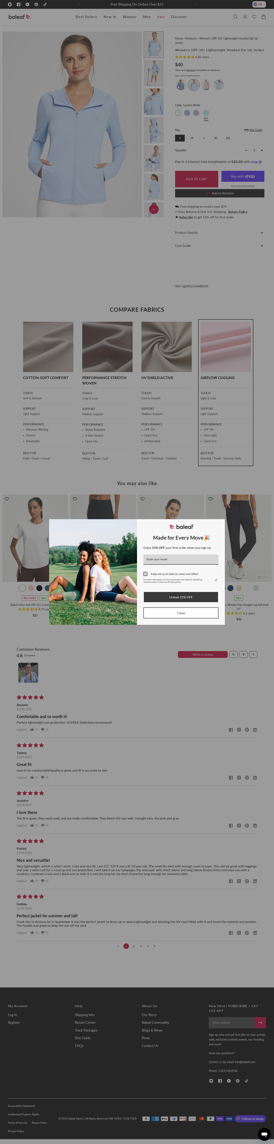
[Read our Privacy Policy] (216, 580)
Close (181, 613)
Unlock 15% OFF (181, 597)
